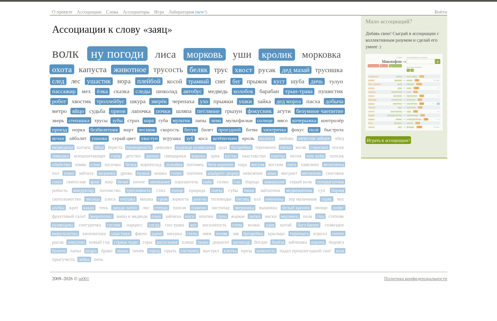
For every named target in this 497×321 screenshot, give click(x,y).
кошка (160, 173)
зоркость (180, 199)
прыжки (223, 101)
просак (179, 207)
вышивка (268, 207)
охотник (195, 173)
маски (271, 216)
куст (279, 81)
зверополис (101, 216)
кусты (231, 156)
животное (130, 69)
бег (236, 81)
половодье (221, 199)
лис (146, 207)
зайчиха (173, 216)
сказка (121, 91)
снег (220, 81)
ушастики (120, 233)
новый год (99, 242)
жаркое (238, 216)
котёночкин (225, 138)
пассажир (64, 91)
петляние (208, 111)
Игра (159, 12)
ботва (252, 130)
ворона (198, 156)
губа (163, 121)
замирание (274, 181)
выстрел (211, 250)
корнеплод (151, 164)
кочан (58, 138)
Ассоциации (89, 12)
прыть (170, 250)
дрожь (126, 173)
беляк (199, 69)
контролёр (332, 121)
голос (176, 173)
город (154, 250)
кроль (248, 138)
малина (266, 138)
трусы (101, 120)
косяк (301, 147)
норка (78, 130)
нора (124, 81)
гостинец (190, 250)
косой (174, 81)
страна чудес (126, 242)
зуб (189, 138)
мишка (146, 199)
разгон (200, 199)
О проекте (62, 12)
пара (242, 164)
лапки (255, 216)
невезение (253, 173)
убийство (61, 164)
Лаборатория (188, 12)
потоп (338, 233)
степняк (336, 216)
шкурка (174, 233)
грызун (233, 111)
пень (98, 259)
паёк (207, 181)
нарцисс (135, 225)
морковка (321, 55)
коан (271, 173)
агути (284, 111)
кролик (277, 55)
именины (274, 199)
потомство (110, 190)
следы (142, 91)
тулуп (336, 81)
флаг (95, 181)
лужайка (174, 164)
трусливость (139, 190)
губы (233, 190)
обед (339, 138)
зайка (264, 101)
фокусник (260, 111)
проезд (59, 130)
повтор (278, 156)
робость (59, 190)
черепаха (183, 101)
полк (307, 216)
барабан (269, 91)
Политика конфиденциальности (415, 278)
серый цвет (124, 138)
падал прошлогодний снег (305, 250)
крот (73, 207)
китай (286, 225)
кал (257, 199)
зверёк (159, 101)
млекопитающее (90, 156)
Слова (112, 12)
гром (162, 199)
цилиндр (241, 242)
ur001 (84, 278)
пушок (143, 173)
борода (252, 181)
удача (157, 233)
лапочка (141, 111)
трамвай (198, 81)
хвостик (81, 101)
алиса (110, 199)
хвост (243, 70)
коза (340, 250)
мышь (122, 250)
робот (59, 101)
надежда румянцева (195, 147)
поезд (216, 190)
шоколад (166, 91)
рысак (58, 242)
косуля (257, 164)
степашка (78, 120)
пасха (313, 101)
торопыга (299, 233)
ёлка (102, 91)
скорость (169, 130)
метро (59, 111)
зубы (117, 120)
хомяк (80, 164)
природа (197, 190)
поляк (222, 233)
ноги (189, 216)
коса (203, 138)
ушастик (99, 81)
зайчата (86, 173)
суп (321, 190)
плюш (188, 242)
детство (133, 156)
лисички (112, 164)
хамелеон (310, 164)
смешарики (175, 156)
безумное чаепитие (319, 111)
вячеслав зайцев (314, 138)
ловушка (60, 156)
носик (338, 147)
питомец (195, 164)
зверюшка (244, 207)
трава (203, 242)
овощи (321, 207)
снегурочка (90, 225)
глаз (320, 216)
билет (207, 130)
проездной (229, 130)
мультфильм (239, 121)
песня (295, 156)
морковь (205, 54)
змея (206, 233)
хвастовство (254, 156)
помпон (199, 207)
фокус (297, 130)
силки (223, 181)
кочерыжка (304, 121)
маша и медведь (132, 216)
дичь (317, 81)
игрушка (172, 138)
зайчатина (270, 190)
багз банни (308, 225)
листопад (220, 207)
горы (147, 242)
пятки (286, 147)
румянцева (62, 225)
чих (340, 199)
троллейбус (111, 101)
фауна (141, 233)
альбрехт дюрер (223, 173)
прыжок (257, 81)
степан (161, 207)
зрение (152, 156)
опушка (127, 199)
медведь (218, 91)
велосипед (334, 164)
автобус (192, 91)
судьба (97, 111)
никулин (76, 242)
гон (237, 181)
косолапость (214, 225)
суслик (114, 225)
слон (95, 164)
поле (314, 130)
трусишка (329, 70)
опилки (206, 216)
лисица (93, 199)
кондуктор (83, 190)
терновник (265, 147)
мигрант (289, 173)
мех (86, 91)
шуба (297, 81)
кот (193, 225)
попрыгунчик (330, 181)
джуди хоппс (125, 207)
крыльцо (276, 233)
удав (270, 225)
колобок (243, 91)
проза (246, 250)
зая (235, 233)
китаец (84, 147)
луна (222, 216)
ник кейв (315, 156)
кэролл (320, 233)
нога (291, 164)
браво (106, 250)
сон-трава (174, 225)
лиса (165, 54)
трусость (168, 69)
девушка (163, 147)
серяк (326, 199)
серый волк (301, 181)
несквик (147, 130)
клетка (230, 250)
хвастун (149, 138)
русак (267, 70)
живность (265, 250)
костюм (275, 164)
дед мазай (295, 70)
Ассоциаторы (136, 12)
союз (57, 181)
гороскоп (319, 147)
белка (130, 164)
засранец (106, 173)
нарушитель (186, 181)
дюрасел (221, 242)
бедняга (336, 242)
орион (118, 111)
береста (115, 147)
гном (237, 225)
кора (149, 121)
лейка (84, 259)
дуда (222, 147)
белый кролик (296, 207)
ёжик (249, 190)
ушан (69, 173)
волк (65, 53)
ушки (245, 101)
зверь (58, 120)
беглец (242, 199)
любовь (286, 138)
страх (133, 121)
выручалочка (65, 233)
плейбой (148, 81)
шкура (138, 101)
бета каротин (221, 164)
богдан (260, 242)
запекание (160, 181)
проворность (138, 147)
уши (242, 54)
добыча (334, 101)
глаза (116, 156)
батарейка (253, 233)
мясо (282, 121)
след (58, 81)
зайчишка (297, 242)
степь (192, 233)
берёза (278, 242)
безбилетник (104, 130)
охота (62, 69)
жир (109, 181)
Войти (441, 12)
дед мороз (288, 101)
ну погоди (117, 53)
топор (177, 190)
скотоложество (66, 199)
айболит (77, 138)
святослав (76, 181)
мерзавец (290, 216)
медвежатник (299, 190)
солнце (265, 121)
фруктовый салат (69, 216)
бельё (123, 181)
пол (55, 173)
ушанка (99, 138)
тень (103, 207)
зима (216, 121)
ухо (204, 101)
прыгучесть (63, 259)
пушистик (330, 91)
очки (156, 216)
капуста (93, 69)
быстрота (334, 130)
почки (163, 111)
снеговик (335, 173)
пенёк (138, 250)
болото (59, 250)
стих (160, 190)
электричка (274, 130)
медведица (62, 147)
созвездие (334, 225)
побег (338, 207)
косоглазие (167, 242)
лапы (200, 121)
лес (75, 81)
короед (317, 242)
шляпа (184, 111)
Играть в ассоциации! (388, 140)
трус (221, 69)
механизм (311, 173)
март (128, 130)
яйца (99, 147)
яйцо (78, 111)
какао (88, 207)
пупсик (337, 156)
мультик (181, 121)
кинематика (94, 233)
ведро (91, 250)
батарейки (241, 147)
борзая (337, 190)
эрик (215, 156)
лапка (75, 250)
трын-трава (299, 91)
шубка (58, 207)
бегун (190, 130)
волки (254, 225)
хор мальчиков (302, 199)
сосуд (154, 225)
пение (139, 181)
